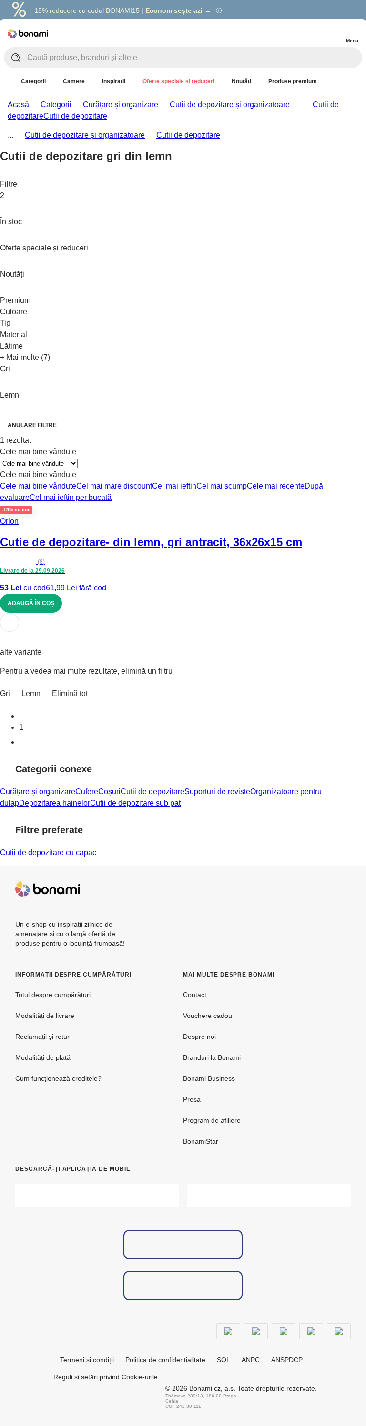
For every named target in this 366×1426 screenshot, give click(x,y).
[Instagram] (343, 889)
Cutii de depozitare (75, 116)
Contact (194, 994)
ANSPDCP (287, 1360)
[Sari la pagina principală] (28, 33)
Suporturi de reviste (217, 792)
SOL (223, 1360)
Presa (192, 1099)
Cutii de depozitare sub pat (135, 803)
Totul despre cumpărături (53, 994)
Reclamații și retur (42, 1036)
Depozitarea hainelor (54, 803)
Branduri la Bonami (212, 1057)
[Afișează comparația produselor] (313, 33)
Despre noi (199, 1036)
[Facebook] (320, 889)
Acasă (18, 104)
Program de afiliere (212, 1120)
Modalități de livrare (44, 1015)
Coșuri (109, 792)
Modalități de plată (43, 1057)
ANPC (251, 1360)
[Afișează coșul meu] (332, 32)
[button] (183, 639)
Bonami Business (209, 1078)
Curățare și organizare (120, 104)
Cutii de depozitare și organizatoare (230, 104)
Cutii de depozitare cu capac (48, 852)
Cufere (86, 792)
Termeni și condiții (87, 1360)
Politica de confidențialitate (165, 1360)
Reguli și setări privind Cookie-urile (105, 1377)
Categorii (56, 104)
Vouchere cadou (207, 1015)
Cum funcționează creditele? (58, 1078)
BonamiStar (200, 1141)
